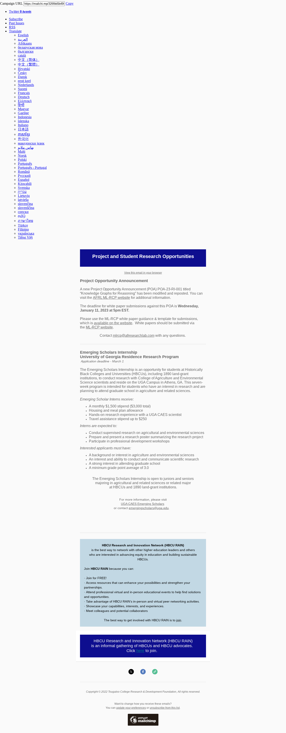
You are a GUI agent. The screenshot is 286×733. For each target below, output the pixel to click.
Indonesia (25, 117)
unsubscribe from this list (165, 707)
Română (24, 171)
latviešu (23, 200)
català (22, 55)
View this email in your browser (143, 272)
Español (23, 180)
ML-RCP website (99, 327)
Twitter (20, 11)
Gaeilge (23, 113)
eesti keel (24, 81)
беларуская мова (30, 47)
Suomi (22, 89)
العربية (23, 39)
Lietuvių (24, 196)
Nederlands (26, 85)
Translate (15, 31)
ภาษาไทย (25, 221)
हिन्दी (21, 105)
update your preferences (131, 707)
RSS (12, 27)
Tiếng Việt (25, 237)
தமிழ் (21, 216)
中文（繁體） (28, 64)
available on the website (113, 323)
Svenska (24, 188)
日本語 (23, 129)
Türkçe (23, 225)
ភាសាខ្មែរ (24, 134)
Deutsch (23, 97)
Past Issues (16, 23)
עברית (22, 192)
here (140, 650)
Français (24, 93)
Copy (70, 3)
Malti (21, 151)
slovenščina (26, 208)
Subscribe (16, 19)
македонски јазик (31, 143)
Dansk (22, 77)
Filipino (23, 229)
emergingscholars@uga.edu (149, 508)
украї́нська (26, 233)
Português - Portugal (32, 167)
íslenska (23, 121)
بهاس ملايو (26, 147)
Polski (22, 159)
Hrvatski (24, 69)
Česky (22, 73)
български (26, 51)
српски (23, 212)
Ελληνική (25, 101)
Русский (24, 176)
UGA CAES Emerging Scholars (142, 504)
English (23, 35)
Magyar (23, 109)
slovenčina (25, 204)
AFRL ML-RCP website (111, 297)
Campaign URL (11, 3)
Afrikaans (25, 43)
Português (25, 163)
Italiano (23, 125)
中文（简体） (28, 60)
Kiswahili (25, 184)
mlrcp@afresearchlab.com (133, 335)
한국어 (23, 139)
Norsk (22, 155)
